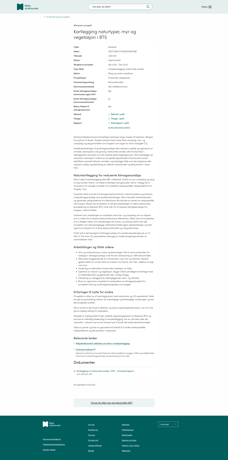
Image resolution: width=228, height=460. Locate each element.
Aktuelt (91, 451)
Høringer (125, 424)
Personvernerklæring (52, 439)
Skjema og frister (129, 440)
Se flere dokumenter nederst (119, 128)
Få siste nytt (93, 440)
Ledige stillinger (95, 445)
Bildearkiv (126, 451)
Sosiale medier (49, 449)
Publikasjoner (128, 430)
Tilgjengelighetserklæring (54, 444)
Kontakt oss (93, 430)
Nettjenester (127, 435)
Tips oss (91, 435)
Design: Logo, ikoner (130, 445)
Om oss (91, 424)
